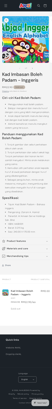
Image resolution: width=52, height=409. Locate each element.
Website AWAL (13, 347)
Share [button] (8, 265)
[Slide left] (19, 68)
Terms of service (20, 398)
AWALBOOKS (24, 390)
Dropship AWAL (13, 354)
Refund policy (23, 394)
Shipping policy (35, 398)
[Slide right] (32, 68)
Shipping (5, 91)
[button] (6, 5)
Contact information (27, 403)
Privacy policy (37, 394)
